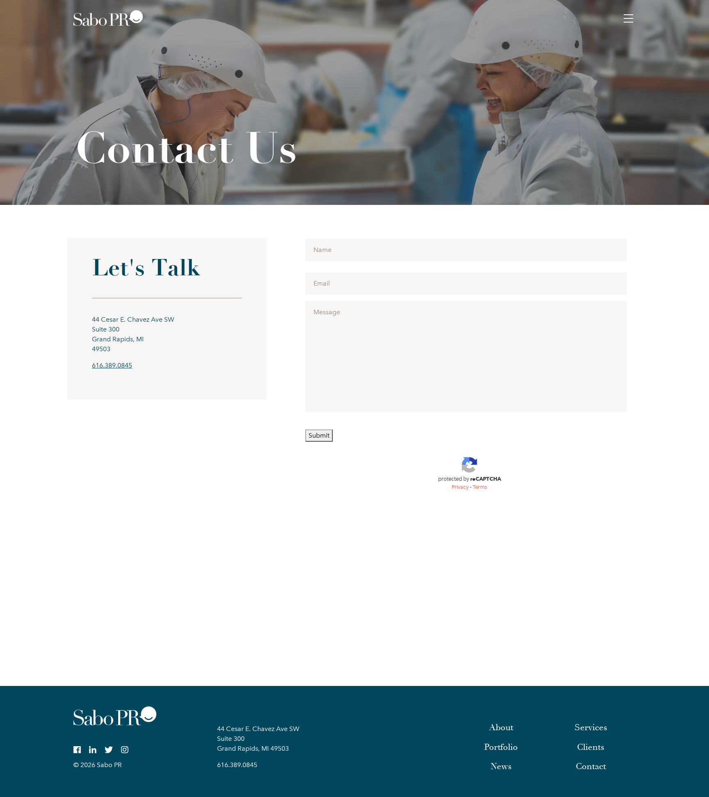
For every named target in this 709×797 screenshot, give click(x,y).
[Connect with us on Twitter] (109, 750)
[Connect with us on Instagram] (124, 750)
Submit (319, 435)
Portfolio (501, 747)
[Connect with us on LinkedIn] (92, 750)
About (501, 727)
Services (590, 727)
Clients (590, 747)
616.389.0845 (112, 365)
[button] (628, 18)
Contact (591, 766)
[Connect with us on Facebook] (77, 750)
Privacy (460, 487)
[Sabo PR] (108, 18)
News (501, 766)
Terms (480, 487)
